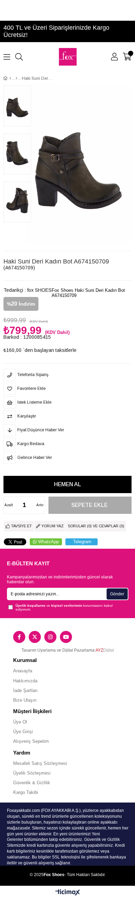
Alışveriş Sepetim (31, 741)
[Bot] (16, 78)
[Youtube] (66, 637)
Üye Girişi (23, 731)
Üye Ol (20, 721)
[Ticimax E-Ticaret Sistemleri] (67, 892)
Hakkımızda (25, 680)
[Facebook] (19, 637)
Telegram (82, 541)
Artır (40, 505)
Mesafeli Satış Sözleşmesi (40, 763)
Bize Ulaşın (24, 700)
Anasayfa (22, 670)
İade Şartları (25, 690)
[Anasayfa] (10, 78)
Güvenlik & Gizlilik (31, 782)
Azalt (8, 505)
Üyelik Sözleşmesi (32, 773)
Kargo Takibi (25, 792)
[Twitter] (35, 637)
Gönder (117, 594)
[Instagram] (50, 637)
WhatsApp (48, 541)
